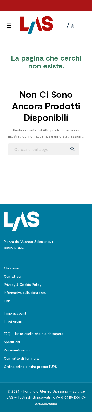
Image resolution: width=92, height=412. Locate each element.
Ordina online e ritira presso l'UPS (30, 367)
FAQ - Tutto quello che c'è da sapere (33, 334)
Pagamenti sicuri (17, 350)
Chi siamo (11, 268)
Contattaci (12, 276)
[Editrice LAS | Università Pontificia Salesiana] (22, 221)
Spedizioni (12, 342)
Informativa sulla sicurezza (25, 293)
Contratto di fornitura (21, 358)
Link (7, 301)
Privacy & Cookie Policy (22, 284)
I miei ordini (13, 321)
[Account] (70, 25)
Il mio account (15, 313)
